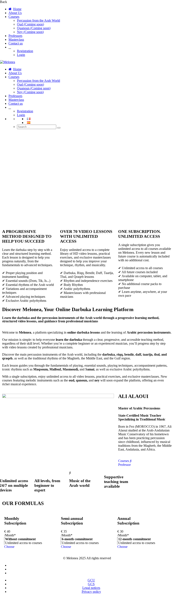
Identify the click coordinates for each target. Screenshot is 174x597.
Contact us (15, 43)
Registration (25, 51)
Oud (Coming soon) (30, 24)
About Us (15, 13)
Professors (15, 36)
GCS (91, 584)
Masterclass (16, 39)
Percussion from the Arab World (38, 20)
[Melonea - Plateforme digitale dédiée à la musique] (7, 62)
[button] (87, 208)
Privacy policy (91, 591)
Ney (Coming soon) (30, 32)
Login (21, 55)
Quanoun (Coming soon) (34, 28)
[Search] (58, 127)
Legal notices (91, 588)
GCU (91, 580)
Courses (13, 16)
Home (17, 9)
